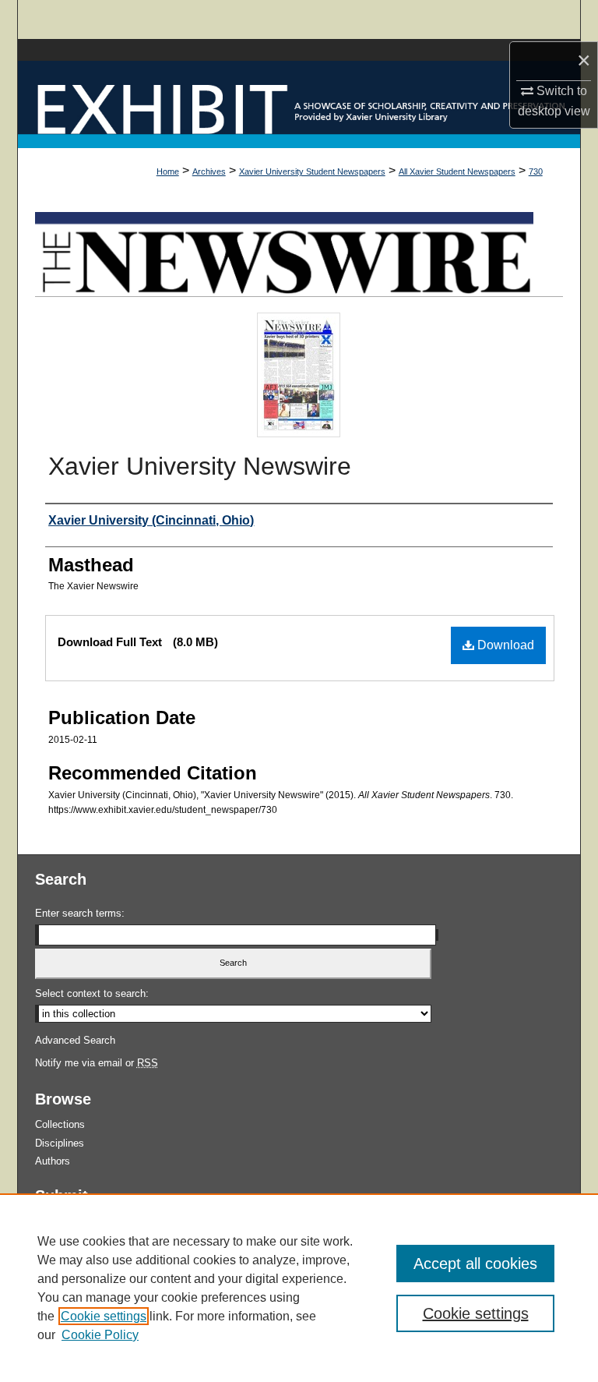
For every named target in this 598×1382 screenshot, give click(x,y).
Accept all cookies (475, 1263)
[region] (299, 1287)
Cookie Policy (100, 1334)
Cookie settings (103, 1316)
